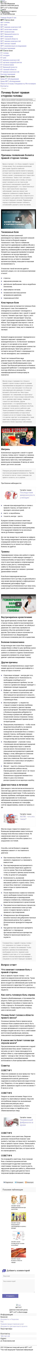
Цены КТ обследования (9, 79)
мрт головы (5, 22)
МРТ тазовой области (9, 39)
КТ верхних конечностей (9, 60)
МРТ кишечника (6, 36)
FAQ (1, 1322)
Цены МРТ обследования (10, 81)
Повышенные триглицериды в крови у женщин (18, 1226)
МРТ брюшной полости (9, 34)
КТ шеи (3, 58)
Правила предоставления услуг (12, 1324)
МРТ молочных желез (9, 29)
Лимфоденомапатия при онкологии (18, 1208)
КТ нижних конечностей (9, 72)
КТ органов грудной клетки (11, 62)
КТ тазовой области (8, 69)
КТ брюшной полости (8, 67)
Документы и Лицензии (9, 1319)
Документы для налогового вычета (13, 1326)
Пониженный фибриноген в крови (26, 1122)
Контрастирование (7, 48)
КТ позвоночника (7, 65)
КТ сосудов (4, 55)
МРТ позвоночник (7, 32)
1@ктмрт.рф (5, 1336)
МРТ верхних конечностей (10, 27)
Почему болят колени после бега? (17, 1244)
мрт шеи (3, 25)
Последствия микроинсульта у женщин (27, 495)
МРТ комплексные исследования (13, 46)
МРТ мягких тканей (8, 44)
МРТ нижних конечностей (10, 41)
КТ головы (4, 53)
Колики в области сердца (16, 1261)
